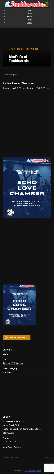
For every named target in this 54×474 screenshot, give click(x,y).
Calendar (30, 13)
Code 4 (47, 457)
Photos (29, 16)
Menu (30, 10)
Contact (29, 22)
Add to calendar (17, 337)
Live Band (7, 372)
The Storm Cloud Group (33, 470)
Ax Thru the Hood (11, 457)
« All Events (9, 68)
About (30, 19)
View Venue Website (12, 447)
